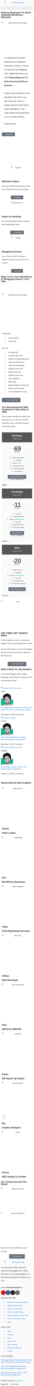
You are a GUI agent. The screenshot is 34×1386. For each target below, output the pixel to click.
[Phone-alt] (17, 1292)
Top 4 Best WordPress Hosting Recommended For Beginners (13, 738)
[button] (17, 8)
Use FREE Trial (17, 533)
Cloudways (19, 1381)
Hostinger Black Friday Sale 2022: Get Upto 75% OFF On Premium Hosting (16, 709)
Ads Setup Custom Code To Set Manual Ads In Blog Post (14, 768)
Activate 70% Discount (17, 477)
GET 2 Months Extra (17, 589)
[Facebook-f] (8, 1292)
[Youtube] (3, 1292)
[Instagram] (12, 1292)
